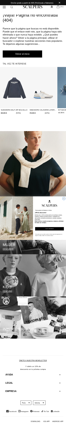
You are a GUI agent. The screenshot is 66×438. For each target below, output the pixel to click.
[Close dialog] (63, 198)
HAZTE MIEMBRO (49, 228)
